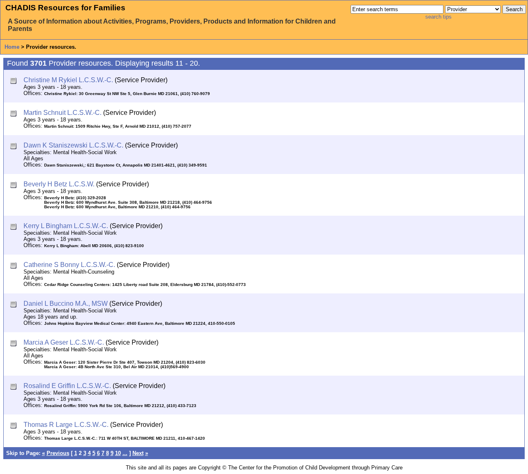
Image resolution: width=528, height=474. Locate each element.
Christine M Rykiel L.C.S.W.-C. (68, 79)
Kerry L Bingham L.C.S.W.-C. (66, 225)
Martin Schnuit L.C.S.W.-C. (62, 112)
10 (118, 453)
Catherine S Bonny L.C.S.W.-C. (69, 264)
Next (138, 453)
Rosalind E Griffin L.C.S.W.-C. (67, 385)
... (125, 453)
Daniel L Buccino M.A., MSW (66, 303)
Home (12, 47)
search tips (438, 17)
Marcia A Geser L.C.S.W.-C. (64, 342)
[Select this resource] (14, 81)
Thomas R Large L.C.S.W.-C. (66, 424)
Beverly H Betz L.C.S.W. (59, 184)
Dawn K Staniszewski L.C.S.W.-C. (73, 145)
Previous (58, 453)
